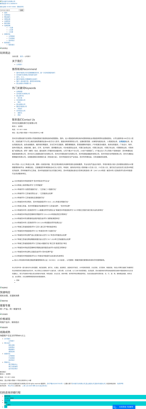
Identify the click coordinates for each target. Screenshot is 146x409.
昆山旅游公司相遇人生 (23, 83)
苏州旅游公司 (20, 100)
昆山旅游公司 (20, 104)
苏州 (30, 386)
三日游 (11, 32)
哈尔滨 (19, 98)
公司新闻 (12, 36)
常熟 (33, 386)
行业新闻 (12, 38)
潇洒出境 (7, 19)
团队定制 (12, 345)
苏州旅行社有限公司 (23, 93)
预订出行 (7, 343)
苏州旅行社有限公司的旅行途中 (26, 75)
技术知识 (12, 40)
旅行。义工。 (20, 77)
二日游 (11, 30)
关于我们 (7, 339)
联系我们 (7, 42)
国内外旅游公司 (21, 106)
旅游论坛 (7, 34)
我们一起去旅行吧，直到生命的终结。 (29, 81)
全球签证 (7, 21)
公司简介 (19, 64)
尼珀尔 (19, 108)
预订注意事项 (13, 366)
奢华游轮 (7, 23)
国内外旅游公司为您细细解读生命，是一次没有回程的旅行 (35, 73)
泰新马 (19, 113)
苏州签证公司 (20, 111)
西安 (18, 115)
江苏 (27, 386)
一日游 (11, 27)
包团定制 (7, 25)
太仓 (37, 386)
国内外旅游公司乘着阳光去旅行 (26, 79)
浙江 (45, 386)
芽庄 (18, 102)
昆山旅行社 (20, 96)
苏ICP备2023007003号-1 (55, 383)
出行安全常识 (13, 368)
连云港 (41, 386)
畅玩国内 (7, 17)
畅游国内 (12, 349)
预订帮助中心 (13, 364)
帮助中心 (7, 362)
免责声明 (120, 383)
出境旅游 (19, 91)
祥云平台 (11, 386)
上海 (23, 386)
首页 (5, 13)
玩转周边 (7, 15)
